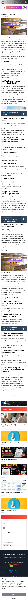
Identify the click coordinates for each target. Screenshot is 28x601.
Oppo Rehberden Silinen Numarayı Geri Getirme (12, 493)
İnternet (3, 428)
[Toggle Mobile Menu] (11, 2)
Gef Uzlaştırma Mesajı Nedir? (9, 459)
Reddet (14, 598)
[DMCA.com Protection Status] (14, 566)
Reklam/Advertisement (14, 564)
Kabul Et (14, 594)
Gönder (6, 545)
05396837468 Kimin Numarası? (10, 443)
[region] (14, 589)
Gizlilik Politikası (5, 590)
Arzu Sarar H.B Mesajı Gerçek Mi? (10, 476)
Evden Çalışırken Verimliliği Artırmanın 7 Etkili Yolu (13, 425)
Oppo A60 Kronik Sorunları (8, 510)
